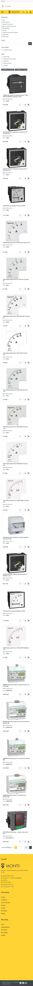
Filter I (3, 54)
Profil (2, 924)
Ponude (3, 908)
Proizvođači (5, 47)
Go (30, 43)
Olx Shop (5, 880)
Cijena (3, 40)
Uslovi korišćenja (5, 902)
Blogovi (3, 913)
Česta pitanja (4, 932)
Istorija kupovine (5, 927)
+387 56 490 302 (7, 882)
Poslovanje (4, 910)
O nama (3, 1)
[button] (2, 12)
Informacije (4, 929)
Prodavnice (4, 899)
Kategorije (4, 17)
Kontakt (3, 935)
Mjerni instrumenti (7, 99)
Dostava (3, 905)
